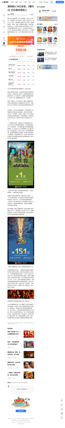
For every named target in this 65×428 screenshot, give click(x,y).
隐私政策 (23, 418)
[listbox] (20, 353)
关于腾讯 (9, 418)
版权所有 (22, 423)
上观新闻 (9, 378)
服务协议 (19, 418)
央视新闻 (9, 337)
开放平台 (26, 418)
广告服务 (30, 418)
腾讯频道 (24, 420)
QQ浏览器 (20, 420)
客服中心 (28, 420)
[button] (54, 11)
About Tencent (14, 418)
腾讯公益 (16, 420)
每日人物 (9, 357)
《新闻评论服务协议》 (24, 382)
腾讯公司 (19, 423)
